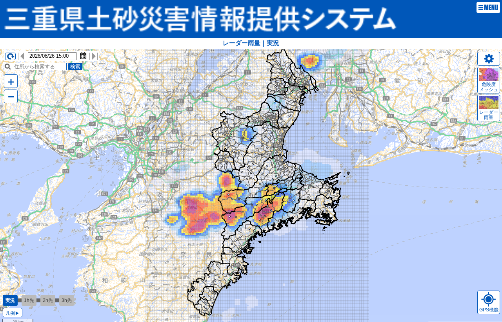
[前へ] (22, 56)
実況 (10, 300)
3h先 (67, 300)
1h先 (29, 300)
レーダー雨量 (488, 115)
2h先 (48, 300)
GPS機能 (488, 310)
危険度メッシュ (488, 87)
